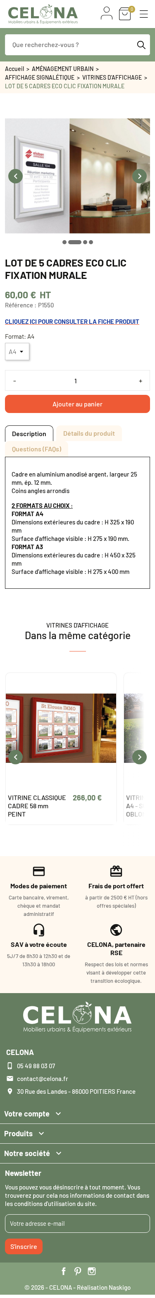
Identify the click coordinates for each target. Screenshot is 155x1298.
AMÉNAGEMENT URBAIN (62, 68)
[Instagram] (91, 1271)
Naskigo (120, 1287)
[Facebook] (63, 1271)
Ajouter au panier (77, 404)
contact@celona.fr (42, 1078)
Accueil (14, 68)
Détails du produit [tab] (89, 433)
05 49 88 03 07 (36, 1065)
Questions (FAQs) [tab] (36, 449)
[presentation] (15, 176)
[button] (64, 242)
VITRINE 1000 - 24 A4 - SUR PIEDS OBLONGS (33, 805)
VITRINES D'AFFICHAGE (112, 77)
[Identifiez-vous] (106, 13)
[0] (125, 13)
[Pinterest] (77, 1271)
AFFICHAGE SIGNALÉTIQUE (39, 77)
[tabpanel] (77, 523)
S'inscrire (23, 1246)
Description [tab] (29, 433)
